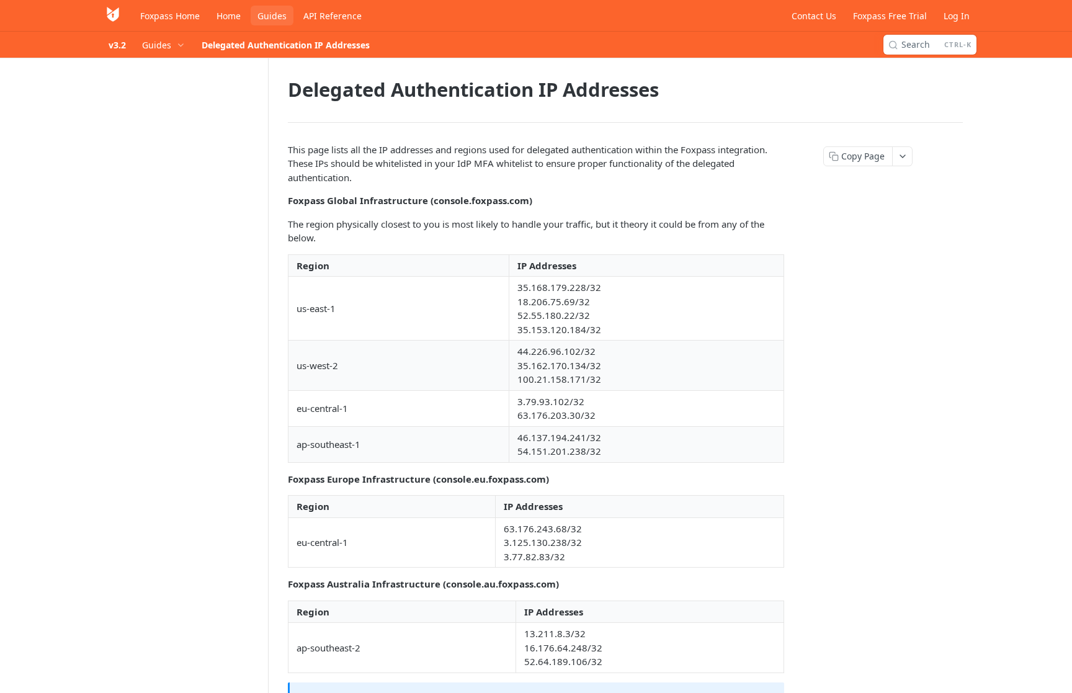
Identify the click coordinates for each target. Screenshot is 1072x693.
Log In (957, 16)
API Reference (332, 16)
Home (229, 16)
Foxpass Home (170, 16)
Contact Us (814, 16)
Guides (272, 16)
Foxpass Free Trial (890, 16)
